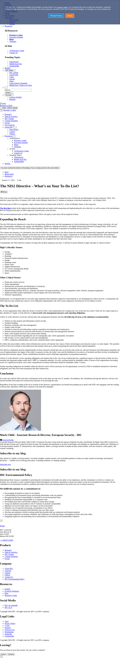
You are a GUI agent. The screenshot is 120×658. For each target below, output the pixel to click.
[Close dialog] (1, 110)
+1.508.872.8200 (6, 540)
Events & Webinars (12, 591)
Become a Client (6, 105)
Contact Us (9, 577)
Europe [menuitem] (12, 79)
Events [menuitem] (7, 123)
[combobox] (21, 90)
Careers (7, 573)
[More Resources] (14, 136)
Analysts (8, 571)
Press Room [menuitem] (13, 130)
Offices (7, 575)
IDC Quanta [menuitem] (9, 119)
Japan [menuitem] (11, 81)
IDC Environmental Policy (14, 579)
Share (4, 192)
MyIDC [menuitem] (8, 68)
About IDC (9, 569)
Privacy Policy (10, 623)
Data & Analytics (11, 552)
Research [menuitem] (8, 114)
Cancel (3, 654)
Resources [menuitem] (8, 26)
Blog (6, 593)
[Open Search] (6, 87)
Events (7, 559)
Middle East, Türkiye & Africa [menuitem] (20, 85)
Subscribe (8, 634)
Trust (6, 621)
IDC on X (8, 608)
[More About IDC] (15, 127)
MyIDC (8, 589)
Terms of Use (10, 630)
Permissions (9, 632)
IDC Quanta (9, 554)
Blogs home (9, 174)
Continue (11, 654)
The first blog (5, 208)
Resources (8, 176)
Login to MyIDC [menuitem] (15, 97)
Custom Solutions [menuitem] (11, 121)
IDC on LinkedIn (11, 605)
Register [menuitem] (12, 99)
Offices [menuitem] (12, 134)
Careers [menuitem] (12, 132)
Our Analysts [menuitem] (9, 125)
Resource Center (11, 595)
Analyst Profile (8, 440)
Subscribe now (5, 464)
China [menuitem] (11, 77)
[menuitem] (20, 140)
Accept (70, 16)
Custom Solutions (11, 556)
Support (8, 628)
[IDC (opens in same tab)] (3, 103)
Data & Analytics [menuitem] (11, 117)
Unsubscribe (9, 636)
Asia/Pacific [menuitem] (13, 75)
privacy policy (62, 7)
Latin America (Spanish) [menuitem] (18, 83)
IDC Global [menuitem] (13, 73)
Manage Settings (56, 16)
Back (7, 172)
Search (7, 90)
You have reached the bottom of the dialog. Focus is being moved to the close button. (30, 168)
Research (8, 550)
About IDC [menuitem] (9, 127)
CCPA (7, 626)
